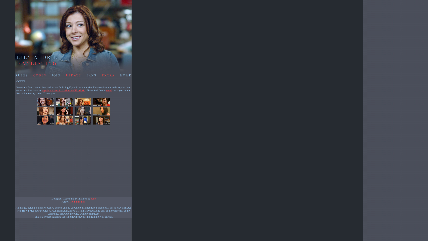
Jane (93, 198)
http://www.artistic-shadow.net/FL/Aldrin (63, 90)
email (109, 90)
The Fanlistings (77, 201)
